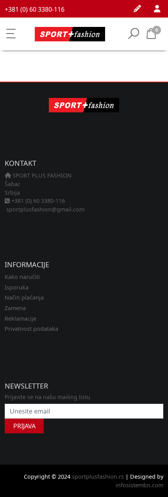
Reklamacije (20, 318)
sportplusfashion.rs (98, 476)
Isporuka (17, 287)
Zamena (15, 308)
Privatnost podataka (31, 328)
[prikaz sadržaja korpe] (161, 34)
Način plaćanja (24, 297)
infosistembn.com (139, 485)
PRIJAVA (24, 426)
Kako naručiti (22, 276)
